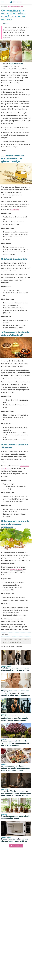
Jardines (4, 739)
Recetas (3, 764)
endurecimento (16, 118)
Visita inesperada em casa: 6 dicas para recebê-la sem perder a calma (15, 669)
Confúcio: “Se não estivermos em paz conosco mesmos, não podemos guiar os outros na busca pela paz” (16, 793)
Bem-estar (4, 6)
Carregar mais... (16, 846)
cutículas (20, 277)
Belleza (3, 689)
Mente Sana (4, 789)
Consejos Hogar (6, 666)
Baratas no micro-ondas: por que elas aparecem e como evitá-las (14, 840)
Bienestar (4, 714)
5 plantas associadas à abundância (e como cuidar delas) (15, 817)
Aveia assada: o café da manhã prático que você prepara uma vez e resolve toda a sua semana (15, 768)
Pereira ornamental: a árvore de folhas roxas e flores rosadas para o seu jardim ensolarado (16, 743)
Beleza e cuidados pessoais (15, 6)
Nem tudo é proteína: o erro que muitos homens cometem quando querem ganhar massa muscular (14, 718)
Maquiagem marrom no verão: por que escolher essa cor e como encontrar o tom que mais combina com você (15, 693)
